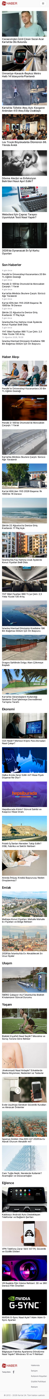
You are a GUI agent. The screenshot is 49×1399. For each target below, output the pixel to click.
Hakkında (35, 1365)
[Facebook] (13, 1372)
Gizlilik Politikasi (38, 1381)
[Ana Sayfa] (9, 3)
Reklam (34, 1387)
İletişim (34, 1371)
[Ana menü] (43, 3)
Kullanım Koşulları (39, 1376)
